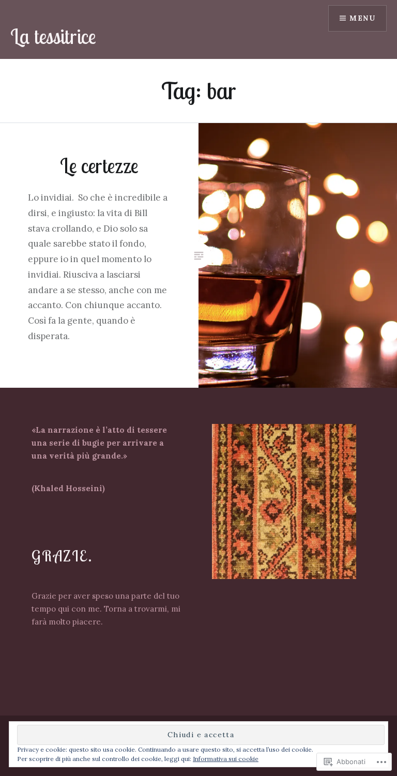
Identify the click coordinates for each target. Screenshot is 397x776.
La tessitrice (53, 36)
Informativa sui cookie (225, 759)
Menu (362, 18)
